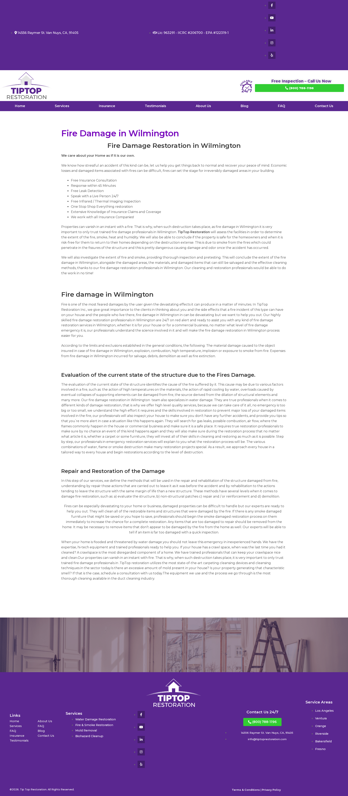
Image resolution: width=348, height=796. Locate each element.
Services (62, 106)
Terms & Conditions (246, 789)
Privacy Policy (271, 789)
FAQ (281, 106)
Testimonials (155, 106)
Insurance (107, 106)
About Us (203, 106)
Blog (244, 106)
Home (20, 106)
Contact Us (324, 106)
